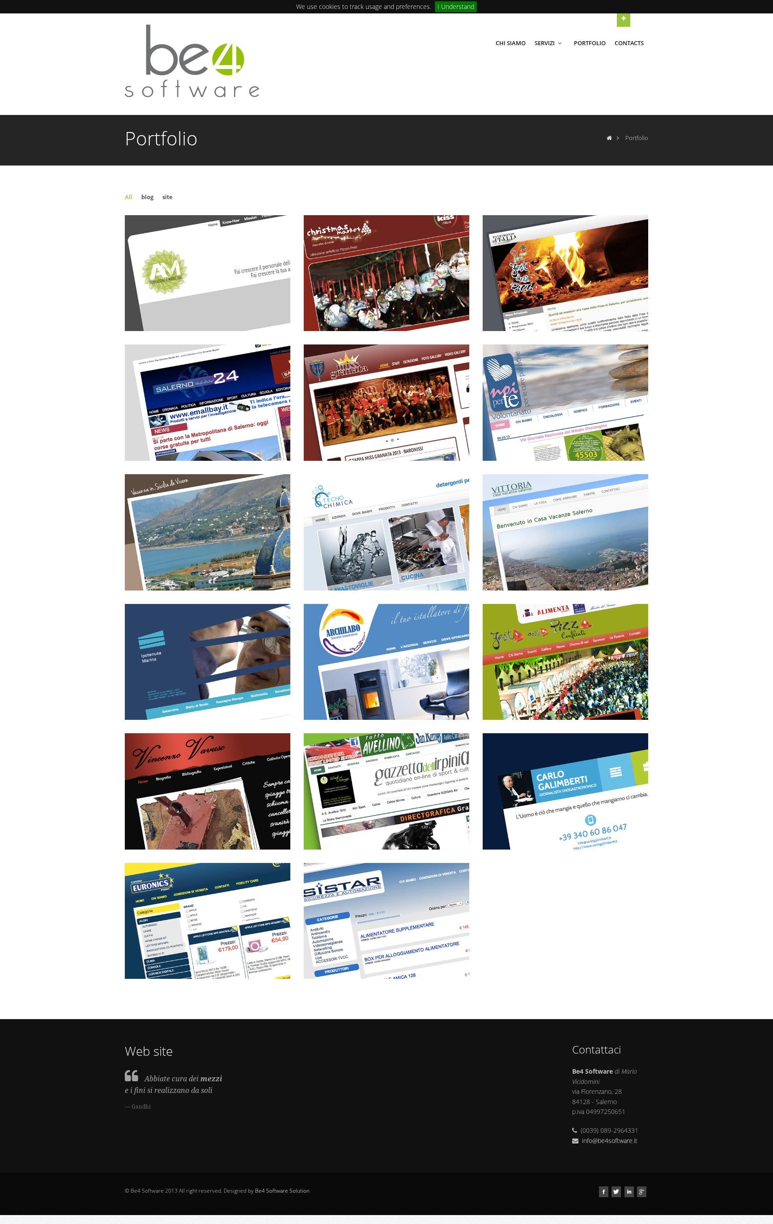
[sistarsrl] (386, 921)
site (167, 197)
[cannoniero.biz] (207, 921)
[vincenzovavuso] (207, 791)
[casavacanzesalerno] (565, 532)
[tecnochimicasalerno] (386, 532)
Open (623, 20)
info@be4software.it (609, 1140)
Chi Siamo (511, 43)
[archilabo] (386, 662)
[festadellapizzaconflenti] (565, 662)
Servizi (545, 43)
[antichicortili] (207, 532)
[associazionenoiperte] (565, 403)
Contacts (629, 43)
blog (147, 197)
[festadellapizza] (565, 273)
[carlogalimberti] (565, 791)
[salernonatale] (386, 273)
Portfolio (590, 43)
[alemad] (207, 273)
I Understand (455, 6)
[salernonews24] (207, 403)
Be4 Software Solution (282, 1190)
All (128, 197)
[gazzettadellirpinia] (386, 791)
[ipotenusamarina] (207, 662)
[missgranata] (386, 403)
